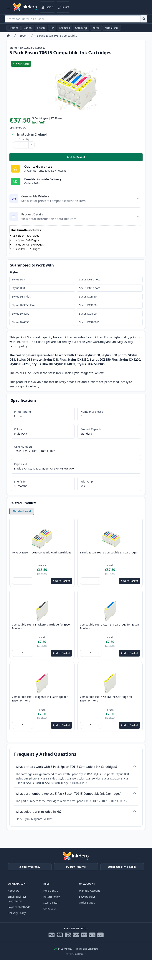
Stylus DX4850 (20, 322)
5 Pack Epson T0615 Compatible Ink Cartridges (57, 35)
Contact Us (50, 908)
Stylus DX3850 (88, 296)
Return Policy (51, 896)
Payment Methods (19, 907)
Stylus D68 (18, 279)
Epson (41, 28)
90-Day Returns (76, 866)
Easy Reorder (87, 896)
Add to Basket (102, 158)
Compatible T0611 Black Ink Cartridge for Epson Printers (41, 626)
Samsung (81, 28)
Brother (13, 28)
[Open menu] (8, 7)
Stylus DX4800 (88, 313)
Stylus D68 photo (89, 279)
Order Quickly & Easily (122, 866)
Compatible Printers (35, 196)
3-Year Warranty (29, 866)
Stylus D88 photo (89, 288)
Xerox (95, 28)
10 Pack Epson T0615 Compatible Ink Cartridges (41, 552)
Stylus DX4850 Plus (91, 322)
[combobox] (76, 18)
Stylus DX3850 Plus (23, 305)
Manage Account (89, 890)
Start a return (51, 902)
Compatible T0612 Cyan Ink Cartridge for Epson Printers (109, 626)
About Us (13, 890)
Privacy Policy (65, 948)
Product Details (32, 214)
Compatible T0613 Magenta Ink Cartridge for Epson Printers (40, 698)
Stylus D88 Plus (21, 296)
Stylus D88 (18, 288)
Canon (28, 28)
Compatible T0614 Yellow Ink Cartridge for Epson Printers (106, 698)
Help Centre (50, 890)
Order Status (87, 902)
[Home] (8, 36)
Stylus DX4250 (20, 313)
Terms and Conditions (87, 948)
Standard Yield (22, 511)
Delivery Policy (17, 913)
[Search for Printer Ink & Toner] (144, 18)
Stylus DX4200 (88, 305)
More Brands (111, 27)
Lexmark (64, 28)
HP (52, 28)
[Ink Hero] (25, 7)
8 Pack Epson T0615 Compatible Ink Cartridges (109, 552)
